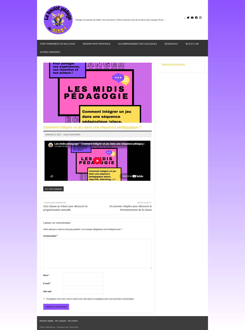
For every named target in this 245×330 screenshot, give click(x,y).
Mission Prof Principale (97, 44)
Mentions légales (47, 321)
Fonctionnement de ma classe (57, 44)
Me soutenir (73, 321)
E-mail (47, 283)
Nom (46, 275)
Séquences (171, 44)
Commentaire (50, 236)
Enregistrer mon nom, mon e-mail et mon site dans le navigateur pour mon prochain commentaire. (90, 299)
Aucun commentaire (71, 134)
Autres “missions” (50, 52)
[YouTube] (192, 18)
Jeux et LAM (192, 44)
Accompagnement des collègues (137, 44)
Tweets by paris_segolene (173, 64)
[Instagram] (200, 18)
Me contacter (61, 321)
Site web (47, 291)
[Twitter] (188, 18)
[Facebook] (196, 18)
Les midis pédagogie (53, 189)
